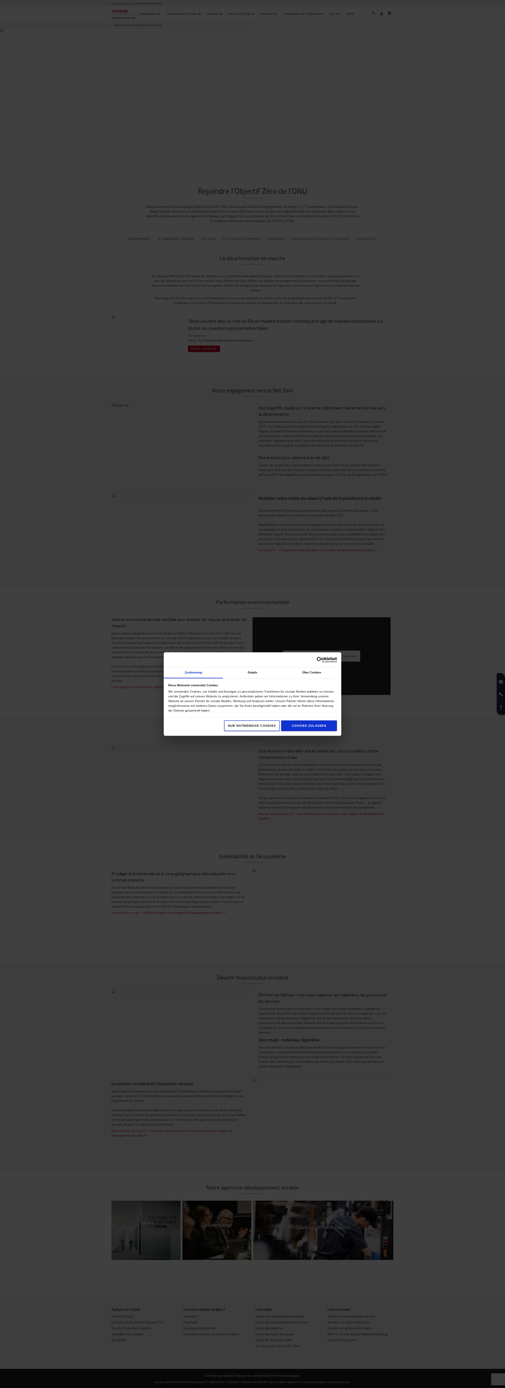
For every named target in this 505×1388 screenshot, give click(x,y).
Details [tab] (252, 672)
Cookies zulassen (309, 725)
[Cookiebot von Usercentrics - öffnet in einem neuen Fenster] (319, 660)
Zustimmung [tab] (193, 672)
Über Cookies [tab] (311, 672)
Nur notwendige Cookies (252, 725)
